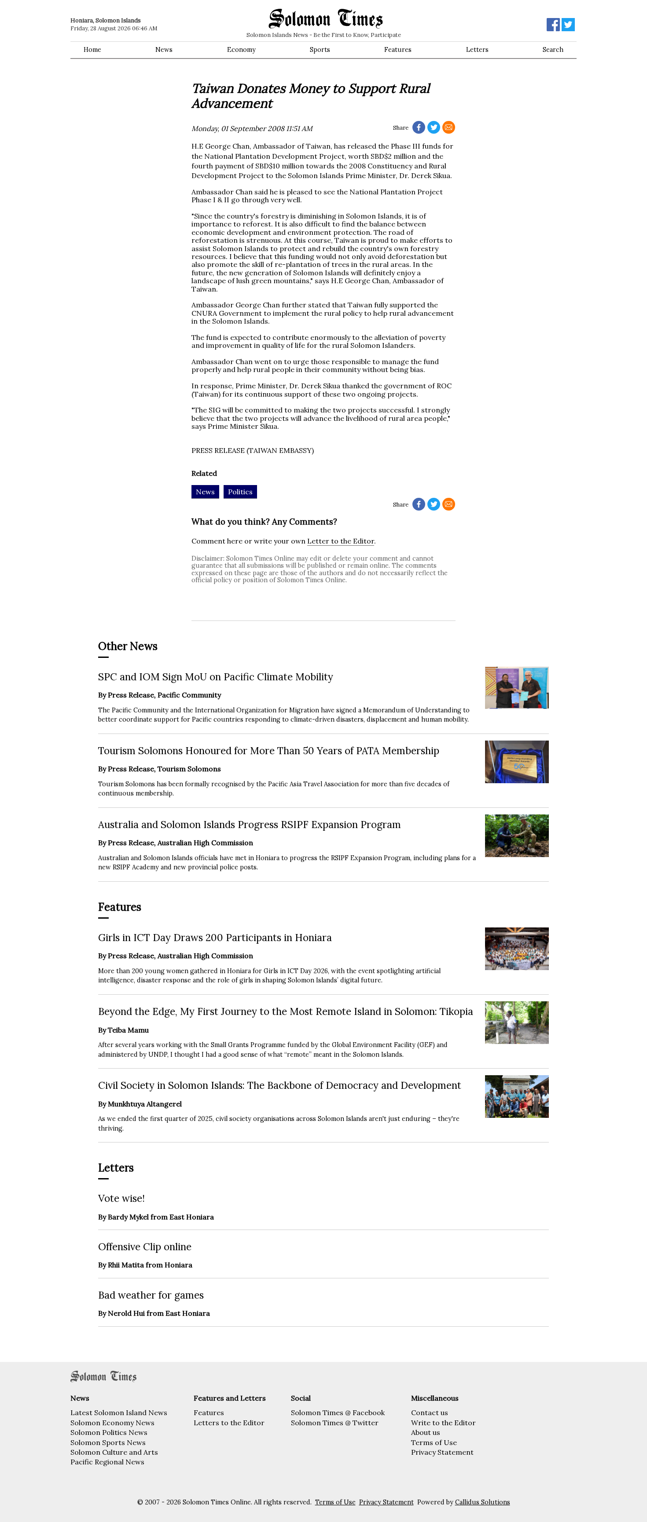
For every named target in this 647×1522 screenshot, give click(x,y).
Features (398, 50)
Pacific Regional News (107, 1461)
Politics (240, 491)
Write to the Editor (443, 1422)
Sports (320, 50)
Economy (241, 50)
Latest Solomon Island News (118, 1412)
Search (553, 50)
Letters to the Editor (229, 1422)
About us (425, 1432)
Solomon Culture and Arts (114, 1452)
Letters (477, 50)
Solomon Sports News (108, 1442)
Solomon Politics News (108, 1432)
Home (92, 50)
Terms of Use (434, 1442)
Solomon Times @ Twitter (335, 1422)
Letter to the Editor (340, 541)
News (164, 50)
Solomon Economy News (112, 1422)
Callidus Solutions (482, 1502)
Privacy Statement (442, 1452)
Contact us (429, 1412)
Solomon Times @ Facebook (338, 1412)
